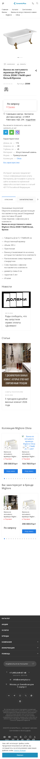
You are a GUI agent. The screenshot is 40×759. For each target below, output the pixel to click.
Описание (9, 200)
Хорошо (20, 755)
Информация (8, 648)
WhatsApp (11, 132)
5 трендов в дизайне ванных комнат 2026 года (16, 402)
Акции (5, 624)
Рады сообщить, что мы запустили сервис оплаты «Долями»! (16, 321)
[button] (4, 478)
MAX (17, 132)
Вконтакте (8, 695)
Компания (7, 642)
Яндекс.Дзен (20, 701)
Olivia (19, 158)
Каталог (6, 618)
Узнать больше (20, 750)
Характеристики (26, 200)
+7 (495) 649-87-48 (17, 673)
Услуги (5, 630)
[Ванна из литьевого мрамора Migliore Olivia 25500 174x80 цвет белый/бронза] (20, 39)
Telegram (5, 132)
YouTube (20, 695)
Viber (25, 695)
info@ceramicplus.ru (21, 679)
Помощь (6, 654)
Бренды (5, 636)
